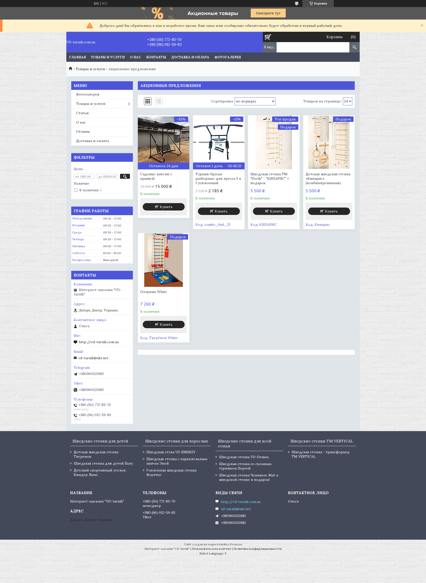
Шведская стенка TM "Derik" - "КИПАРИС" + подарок (269, 178)
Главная (77, 57)
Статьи (82, 113)
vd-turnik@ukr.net (93, 358)
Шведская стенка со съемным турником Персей (245, 466)
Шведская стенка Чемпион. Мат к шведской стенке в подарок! (248, 477)
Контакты (156, 57)
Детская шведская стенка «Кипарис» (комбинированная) (328, 178)
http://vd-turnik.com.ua (99, 342)
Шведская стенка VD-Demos (244, 457)
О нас (135, 57)
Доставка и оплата (190, 57)
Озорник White (153, 292)
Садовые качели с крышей (156, 176)
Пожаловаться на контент (211, 549)
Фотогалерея (227, 57)
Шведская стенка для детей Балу (103, 463)
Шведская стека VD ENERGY (170, 452)
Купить (166, 207)
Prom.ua (236, 544)
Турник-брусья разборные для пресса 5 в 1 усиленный (218, 178)
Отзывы (83, 131)
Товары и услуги (108, 57)
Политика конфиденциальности (257, 549)
